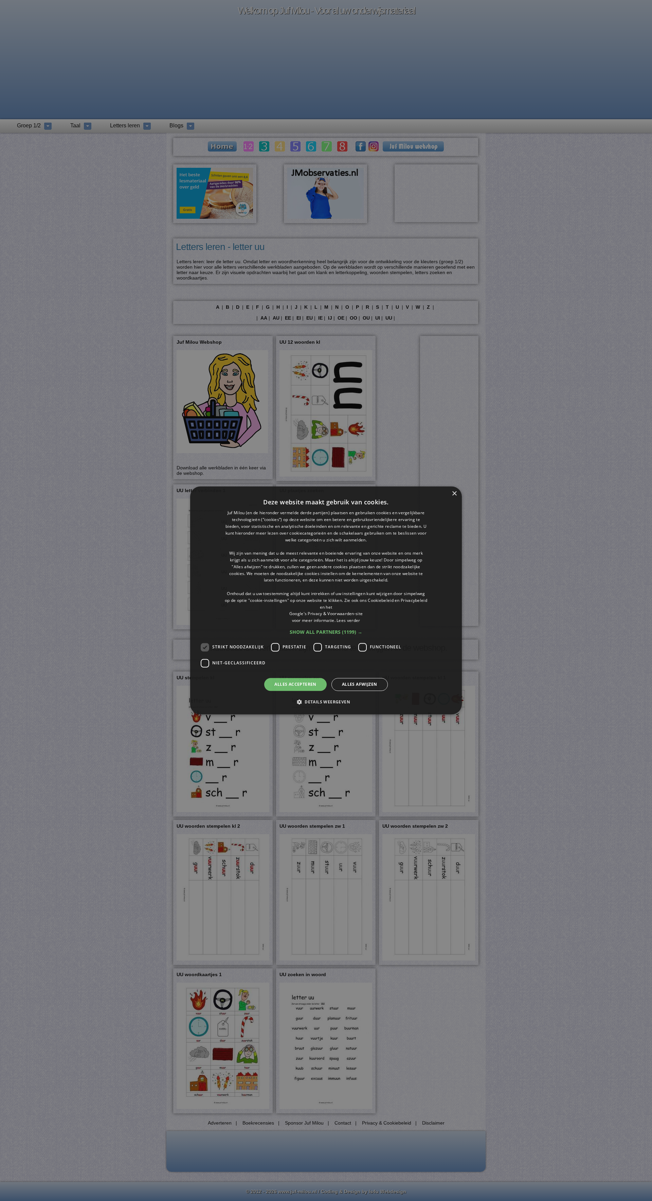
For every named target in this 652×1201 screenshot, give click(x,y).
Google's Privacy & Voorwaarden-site (326, 614)
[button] (326, 632)
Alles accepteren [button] (295, 684)
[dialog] (326, 600)
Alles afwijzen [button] (359, 684)
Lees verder (348, 620)
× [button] (454, 493)
